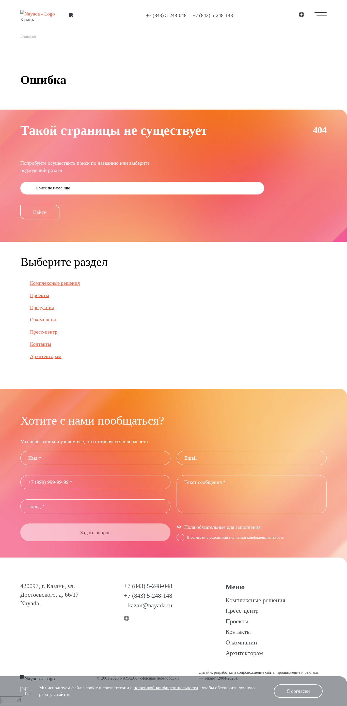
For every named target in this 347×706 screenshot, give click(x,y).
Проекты (39, 295)
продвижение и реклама (298, 672)
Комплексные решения (55, 283)
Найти (40, 212)
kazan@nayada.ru (150, 605)
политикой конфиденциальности (166, 687)
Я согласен (298, 691)
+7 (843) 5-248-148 (213, 15)
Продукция (42, 307)
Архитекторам (45, 356)
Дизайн (205, 672)
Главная (28, 36)
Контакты (40, 344)
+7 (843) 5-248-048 (166, 15)
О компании (43, 319)
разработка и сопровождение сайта (244, 672)
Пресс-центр (43, 332)
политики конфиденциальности (257, 537)
